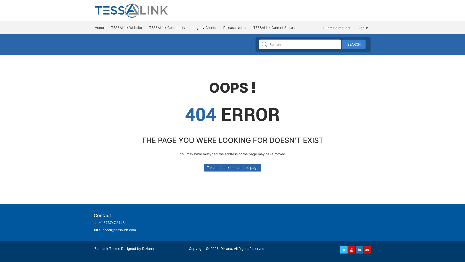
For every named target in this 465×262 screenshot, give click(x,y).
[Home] (131, 10)
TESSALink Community (167, 27)
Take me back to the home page (232, 167)
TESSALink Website (126, 27)
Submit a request (336, 28)
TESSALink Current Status (273, 27)
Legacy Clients (204, 27)
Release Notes (234, 27)
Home (99, 27)
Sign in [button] (362, 28)
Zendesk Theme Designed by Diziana (124, 248)
